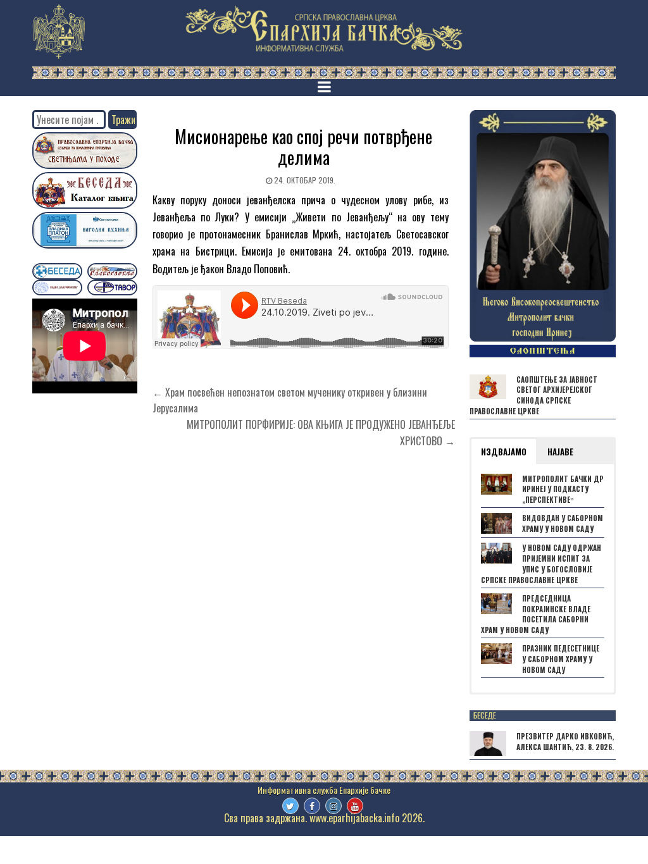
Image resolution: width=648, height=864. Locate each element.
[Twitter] (290, 806)
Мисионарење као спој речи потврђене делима (303, 147)
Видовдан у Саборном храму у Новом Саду (562, 523)
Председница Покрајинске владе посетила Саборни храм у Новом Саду (535, 614)
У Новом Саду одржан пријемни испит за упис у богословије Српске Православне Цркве (541, 563)
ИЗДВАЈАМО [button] (503, 451)
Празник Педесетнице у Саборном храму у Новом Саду (560, 659)
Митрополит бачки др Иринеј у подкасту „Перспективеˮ (563, 489)
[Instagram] (333, 806)
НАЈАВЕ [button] (560, 451)
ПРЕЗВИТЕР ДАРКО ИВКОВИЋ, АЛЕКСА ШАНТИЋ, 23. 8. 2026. (565, 741)
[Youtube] (355, 806)
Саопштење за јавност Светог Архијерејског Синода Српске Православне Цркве (533, 395)
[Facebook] (312, 806)
